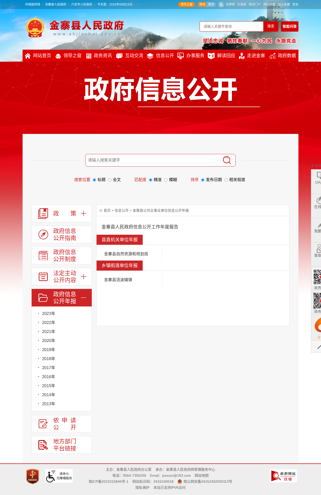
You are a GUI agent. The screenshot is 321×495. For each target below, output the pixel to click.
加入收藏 (284, 4)
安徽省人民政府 (55, 4)
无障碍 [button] (230, 4)
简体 (202, 4)
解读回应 (226, 55)
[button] (241, 4)
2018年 (48, 359)
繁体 (211, 4)
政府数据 (287, 55)
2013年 (48, 404)
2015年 (48, 386)
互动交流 (134, 55)
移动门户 (255, 4)
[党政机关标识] (33, 476)
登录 (295, 4)
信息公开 (165, 55)
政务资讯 (103, 55)
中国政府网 (32, 4)
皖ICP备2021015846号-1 (108, 481)
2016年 (48, 377)
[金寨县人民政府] (75, 27)
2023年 (48, 313)
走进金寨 (256, 55)
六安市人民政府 (81, 4)
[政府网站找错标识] (284, 475)
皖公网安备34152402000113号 (208, 481)
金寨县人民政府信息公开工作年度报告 (140, 226)
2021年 (48, 331)
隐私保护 (142, 487)
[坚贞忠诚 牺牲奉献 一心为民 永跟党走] (249, 40)
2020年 (48, 341)
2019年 (48, 350)
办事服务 (195, 55)
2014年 (48, 395)
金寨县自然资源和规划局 (126, 254)
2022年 (48, 322)
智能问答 (290, 26)
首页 (107, 210)
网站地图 (269, 4)
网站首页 (42, 55)
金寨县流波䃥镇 (118, 280)
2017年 (48, 368)
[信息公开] (172, 92)
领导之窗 (187, 4)
